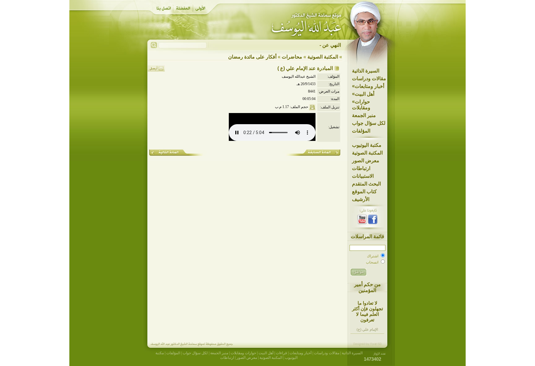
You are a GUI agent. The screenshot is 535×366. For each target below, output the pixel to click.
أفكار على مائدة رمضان (252, 56)
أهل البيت (363, 94)
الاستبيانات (363, 176)
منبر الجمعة (364, 115)
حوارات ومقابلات (361, 104)
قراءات (281, 353)
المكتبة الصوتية (367, 152)
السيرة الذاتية (365, 70)
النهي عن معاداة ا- (322, 45)
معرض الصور (365, 160)
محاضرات (292, 56)
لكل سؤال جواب (368, 123)
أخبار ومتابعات (368, 86)
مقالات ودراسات (369, 78)
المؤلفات (361, 130)
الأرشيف (360, 199)
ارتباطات (361, 168)
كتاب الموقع (364, 191)
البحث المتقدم (366, 183)
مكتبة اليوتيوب (366, 145)
